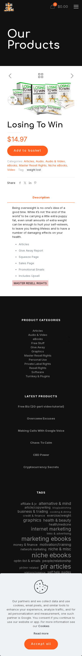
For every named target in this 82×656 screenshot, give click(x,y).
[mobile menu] (76, 6)
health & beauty (57, 520)
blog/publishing (61, 507)
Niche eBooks (57, 165)
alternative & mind (55, 503)
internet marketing (51, 529)
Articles (29, 161)
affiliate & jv (29, 504)
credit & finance (34, 515)
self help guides (59, 572)
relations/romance (34, 572)
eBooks (12, 165)
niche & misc (59, 549)
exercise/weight (59, 515)
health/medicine (60, 524)
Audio (40, 161)
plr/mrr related (28, 567)
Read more (41, 633)
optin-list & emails (27, 561)
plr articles (55, 566)
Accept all (41, 644)
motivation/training (55, 544)
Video (11, 169)
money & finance (25, 544)
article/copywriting (37, 507)
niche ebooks (51, 555)
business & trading (32, 511)
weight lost (34, 169)
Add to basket (27, 150)
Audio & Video (55, 161)
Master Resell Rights (33, 165)
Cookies (43, 626)
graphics (32, 520)
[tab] (41, 197)
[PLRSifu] (8, 6)
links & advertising (59, 533)
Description (41, 197)
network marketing (33, 549)
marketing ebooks (46, 538)
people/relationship (56, 561)
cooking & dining (60, 511)
